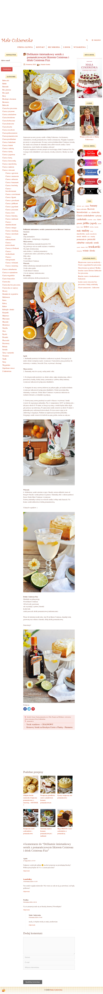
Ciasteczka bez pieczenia (11, 285)
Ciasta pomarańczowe (42, 717)
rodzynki (89, 242)
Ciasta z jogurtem (8, 154)
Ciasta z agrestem (12, 173)
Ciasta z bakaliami (8, 142)
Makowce (5, 315)
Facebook (25, 709)
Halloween (6, 297)
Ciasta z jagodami (12, 206)
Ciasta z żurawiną (12, 266)
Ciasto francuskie (8, 278)
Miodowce (6, 325)
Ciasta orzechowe (8, 130)
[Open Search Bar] (87, 40)
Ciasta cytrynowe (8, 111)
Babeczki (5, 80)
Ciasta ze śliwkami (12, 248)
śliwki (92, 250)
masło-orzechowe (91, 234)
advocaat (79, 206)
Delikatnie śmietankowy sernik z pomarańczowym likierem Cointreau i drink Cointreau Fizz (48, 57)
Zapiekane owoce (8, 368)
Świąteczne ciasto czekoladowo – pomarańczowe (29, 831)
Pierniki (5, 337)
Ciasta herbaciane (8, 120)
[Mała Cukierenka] (17, 40)
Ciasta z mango (11, 227)
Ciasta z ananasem (12, 176)
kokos (86, 226)
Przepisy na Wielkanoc (58, 717)
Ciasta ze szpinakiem (9, 272)
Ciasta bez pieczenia (9, 108)
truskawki (94, 246)
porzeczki (91, 239)
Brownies (5, 102)
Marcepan (6, 319)
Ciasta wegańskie (8, 275)
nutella (84, 236)
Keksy (4, 303)
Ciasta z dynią (7, 151)
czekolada (82, 219)
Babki (4, 83)
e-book (66, 47)
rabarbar (81, 242)
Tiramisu (5, 356)
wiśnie (86, 250)
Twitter (29, 709)
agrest (83, 206)
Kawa (4, 300)
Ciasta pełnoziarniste (9, 133)
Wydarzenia (80, 47)
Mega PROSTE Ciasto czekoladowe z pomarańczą (64, 831)
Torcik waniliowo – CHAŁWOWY (39, 724)
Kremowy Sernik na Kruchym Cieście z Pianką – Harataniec (49, 727)
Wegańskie (6, 365)
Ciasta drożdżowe (8, 117)
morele (79, 236)
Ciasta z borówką (12, 185)
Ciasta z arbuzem (12, 179)
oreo (88, 236)
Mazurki (5, 322)
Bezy (4, 96)
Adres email (5, 60)
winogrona (79, 251)
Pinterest (33, 709)
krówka (92, 227)
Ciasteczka (6, 281)
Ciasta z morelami (12, 234)
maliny (85, 230)
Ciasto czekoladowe (85, 215)
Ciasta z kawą (7, 157)
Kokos (4, 306)
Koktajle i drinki (8, 309)
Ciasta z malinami (12, 219)
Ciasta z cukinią (8, 148)
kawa (78, 227)
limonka (96, 227)
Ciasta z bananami (12, 182)
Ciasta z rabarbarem (9, 269)
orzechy (93, 236)
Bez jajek (5, 93)
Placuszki (5, 340)
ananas (87, 206)
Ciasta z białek (7, 145)
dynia (99, 219)
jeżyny (99, 223)
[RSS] (3, 990)
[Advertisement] (51, 20)
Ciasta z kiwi (10, 213)
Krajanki (5, 312)
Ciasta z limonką (11, 216)
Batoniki (5, 86)
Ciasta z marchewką (9, 164)
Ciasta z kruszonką (9, 161)
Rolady (4, 346)
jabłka (86, 223)
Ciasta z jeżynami (12, 209)
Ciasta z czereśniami (13, 194)
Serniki (29, 717)
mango (91, 231)
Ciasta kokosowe (8, 123)
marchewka (81, 234)
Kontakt (40, 47)
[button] (96, 40)
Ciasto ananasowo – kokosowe (88, 287)
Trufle (4, 359)
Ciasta (33, 717)
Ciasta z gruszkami (12, 200)
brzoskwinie (82, 212)
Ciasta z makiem (8, 167)
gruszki (79, 223)
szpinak (78, 247)
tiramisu (83, 247)
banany (93, 205)
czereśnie (89, 219)
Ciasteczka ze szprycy (10, 288)
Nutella (5, 328)
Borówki (91, 209)
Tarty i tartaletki (8, 353)
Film (50, 717)
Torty (4, 362)
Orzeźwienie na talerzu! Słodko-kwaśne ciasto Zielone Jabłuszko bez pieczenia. (89, 270)
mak (79, 230)
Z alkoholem (41, 719)
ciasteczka (95, 212)
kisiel (82, 227)
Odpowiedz (26, 871)
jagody (93, 223)
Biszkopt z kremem (9, 99)
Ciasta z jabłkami (12, 203)
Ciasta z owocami (8, 170)
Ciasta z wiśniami (12, 262)
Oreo (4, 331)
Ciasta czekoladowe (9, 114)
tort (86, 247)
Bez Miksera (54, 47)
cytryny (98, 215)
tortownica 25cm (33, 719)
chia (89, 212)
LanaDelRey (27, 879)
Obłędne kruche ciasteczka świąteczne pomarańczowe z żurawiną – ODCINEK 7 (30, 800)
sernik (96, 242)
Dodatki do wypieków (10, 294)
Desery (4, 291)
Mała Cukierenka (56, 990)
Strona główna (25, 47)
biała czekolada (82, 209)
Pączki (4, 334)
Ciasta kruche (7, 127)
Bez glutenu (6, 90)
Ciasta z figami (11, 197)
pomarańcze (30, 721)
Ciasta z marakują (12, 231)
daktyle (94, 219)
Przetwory (6, 343)
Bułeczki (5, 105)
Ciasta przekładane (9, 139)
